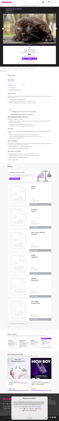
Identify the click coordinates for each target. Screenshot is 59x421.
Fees (49, 399)
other (24, 85)
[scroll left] (3, 28)
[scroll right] (56, 28)
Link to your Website (38, 232)
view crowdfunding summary (29, 62)
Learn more (13, 345)
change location (35, 5)
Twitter (33, 186)
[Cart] (46, 2)
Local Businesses (11, 85)
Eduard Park (9, 10)
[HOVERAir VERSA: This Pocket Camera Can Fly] (18, 368)
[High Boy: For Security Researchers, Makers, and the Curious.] (41, 368)
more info (9, 81)
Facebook (34, 209)
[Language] (43, 2)
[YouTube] (7, 404)
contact (13, 81)
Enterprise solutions (52, 403)
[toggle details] (28, 390)
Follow (29, 58)
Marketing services (52, 400)
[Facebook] (3, 404)
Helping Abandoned (14, 9)
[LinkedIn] (10, 404)
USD (38, 2)
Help (35, 335)
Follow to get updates (46, 347)
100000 (33, 278)
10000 (33, 255)
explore (35, 355)
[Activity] (48, 2)
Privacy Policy (5, 417)
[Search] (22, 2)
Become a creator (52, 402)
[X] (5, 404)
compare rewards (14, 178)
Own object (35, 301)
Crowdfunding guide (42, 335)
